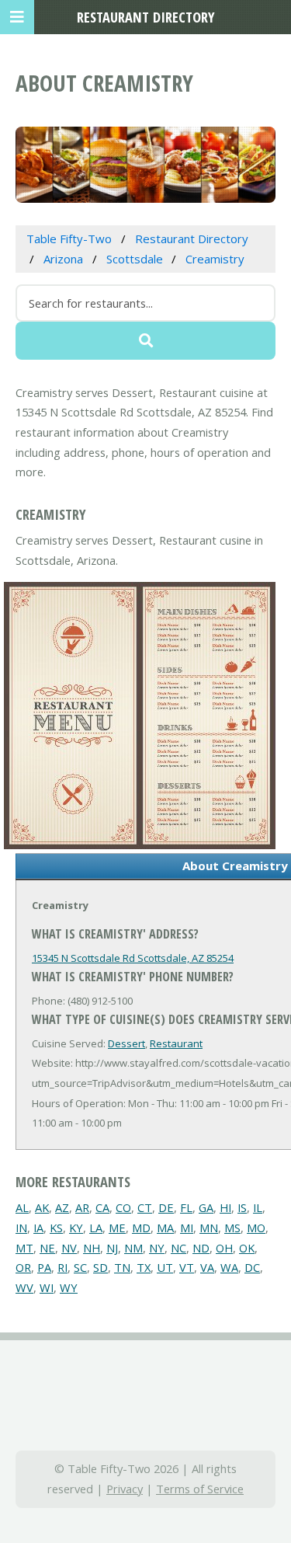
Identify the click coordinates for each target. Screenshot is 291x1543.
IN (21, 1227)
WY (69, 1287)
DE (166, 1207)
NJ (112, 1248)
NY (157, 1248)
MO (256, 1227)
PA (44, 1267)
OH (224, 1248)
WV (24, 1287)
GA (206, 1207)
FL (186, 1207)
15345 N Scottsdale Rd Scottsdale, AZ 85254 (133, 958)
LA (95, 1227)
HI (225, 1207)
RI (62, 1267)
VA (207, 1267)
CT (144, 1207)
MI (186, 1227)
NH (91, 1248)
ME (117, 1227)
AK (42, 1207)
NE (47, 1248)
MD (141, 1227)
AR (82, 1207)
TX (144, 1267)
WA (229, 1267)
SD (100, 1267)
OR (23, 1267)
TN (122, 1267)
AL (22, 1207)
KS (56, 1227)
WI (47, 1287)
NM (133, 1248)
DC (252, 1267)
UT (165, 1267)
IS (242, 1207)
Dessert (126, 1043)
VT (186, 1267)
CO (123, 1207)
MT (24, 1248)
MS (232, 1227)
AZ (62, 1207)
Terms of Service (200, 1488)
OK (247, 1248)
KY (76, 1227)
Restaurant (176, 1043)
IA (38, 1227)
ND (201, 1248)
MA (165, 1227)
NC (178, 1248)
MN (208, 1227)
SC (80, 1267)
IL (257, 1207)
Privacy (124, 1488)
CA (102, 1207)
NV (69, 1248)
